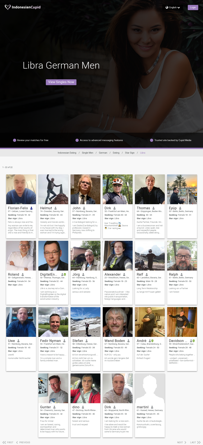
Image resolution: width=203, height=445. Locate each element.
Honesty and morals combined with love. (53, 222)
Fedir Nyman (50, 341)
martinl (143, 407)
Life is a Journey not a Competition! (53, 288)
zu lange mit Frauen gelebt (149, 292)
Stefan (77, 341)
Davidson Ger (178, 341)
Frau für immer (47, 421)
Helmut (46, 208)
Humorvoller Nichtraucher (19, 358)
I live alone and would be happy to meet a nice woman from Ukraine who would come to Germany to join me (117, 428)
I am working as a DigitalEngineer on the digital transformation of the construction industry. (53, 295)
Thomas (143, 208)
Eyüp (173, 208)
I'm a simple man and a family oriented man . (51, 359)
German (103, 152)
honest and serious (80, 421)
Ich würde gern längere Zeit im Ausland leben (117, 359)
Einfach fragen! (143, 358)
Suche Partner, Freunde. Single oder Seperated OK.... (150, 222)
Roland (13, 274)
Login (193, 7)
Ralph (173, 274)
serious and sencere (81, 292)
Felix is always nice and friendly (21, 222)
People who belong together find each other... (182, 354)
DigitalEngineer (49, 274)
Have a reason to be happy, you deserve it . (53, 354)
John (76, 208)
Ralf (140, 274)
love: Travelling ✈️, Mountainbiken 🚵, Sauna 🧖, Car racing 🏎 (116, 225)
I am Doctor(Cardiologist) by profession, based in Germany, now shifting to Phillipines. (85, 229)
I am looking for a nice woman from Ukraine (118, 421)
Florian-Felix (18, 208)
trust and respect (80, 424)
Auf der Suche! (143, 354)
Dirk (108, 208)
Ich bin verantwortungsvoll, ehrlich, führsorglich (85, 354)
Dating (116, 152)
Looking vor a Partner (178, 288)
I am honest (174, 292)
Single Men (87, 152)
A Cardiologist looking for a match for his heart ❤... (85, 222)
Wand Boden (115, 341)
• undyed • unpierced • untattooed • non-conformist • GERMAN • (181, 360)
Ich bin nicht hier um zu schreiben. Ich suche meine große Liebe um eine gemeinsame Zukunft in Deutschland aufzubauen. (84, 361)
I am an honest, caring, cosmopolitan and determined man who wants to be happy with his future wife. (52, 428)
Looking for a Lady (80, 288)
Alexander (113, 274)
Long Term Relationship (147, 288)
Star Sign (129, 152)
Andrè (141, 341)
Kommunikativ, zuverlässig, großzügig (149, 425)
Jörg (76, 274)
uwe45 (11, 354)
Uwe (11, 341)
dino (75, 407)
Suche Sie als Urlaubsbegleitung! (150, 421)
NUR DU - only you (113, 354)
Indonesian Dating (67, 152)
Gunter (45, 407)
